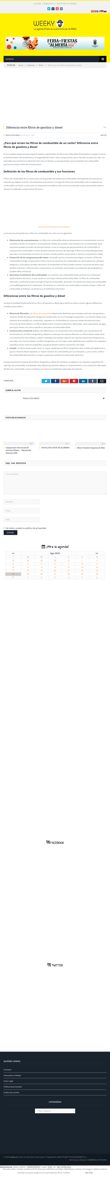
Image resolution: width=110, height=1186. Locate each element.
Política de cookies (11, 1092)
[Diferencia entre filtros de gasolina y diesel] (55, 98)
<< (13, 553)
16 (97, 567)
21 (69, 570)
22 (82, 570)
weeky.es (14, 1157)
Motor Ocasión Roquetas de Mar (91, 447)
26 (42, 574)
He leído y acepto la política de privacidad (26, 528)
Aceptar (77, 1172)
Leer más (89, 1172)
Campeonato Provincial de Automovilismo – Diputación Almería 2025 (18, 450)
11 (28, 567)
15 (82, 567)
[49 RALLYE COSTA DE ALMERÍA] (55, 434)
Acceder (37, 3)
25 (28, 574)
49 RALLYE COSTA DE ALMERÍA (55, 447)
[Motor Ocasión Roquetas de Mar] (90, 434)
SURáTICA (92, 1160)
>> (97, 553)
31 (69, 560)
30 (55, 560)
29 (42, 560)
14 (69, 567)
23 (97, 570)
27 (13, 560)
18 (28, 570)
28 (28, 560)
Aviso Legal (8, 1081)
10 (13, 567)
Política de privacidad (13, 1086)
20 (55, 570)
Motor (103, 135)
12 (42, 567)
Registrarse (49, 3)
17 (13, 570)
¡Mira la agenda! (57, 547)
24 (13, 574)
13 (55, 567)
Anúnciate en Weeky (66, 3)
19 (42, 570)
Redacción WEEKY (13, 135)
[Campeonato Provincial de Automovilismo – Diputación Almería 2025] (19, 434)
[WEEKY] (55, 24)
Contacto (7, 1069)
